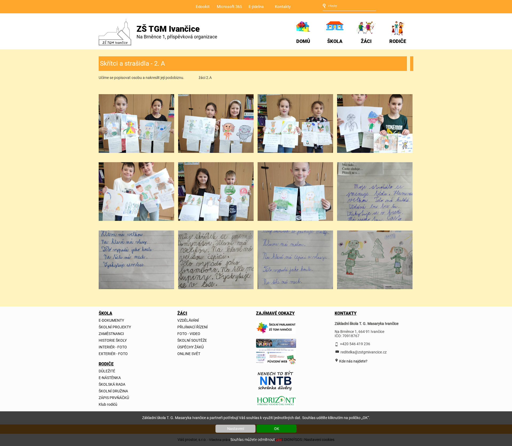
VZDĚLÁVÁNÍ (188, 320)
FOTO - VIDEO (188, 334)
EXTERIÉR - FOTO (113, 354)
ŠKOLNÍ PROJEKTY (115, 327)
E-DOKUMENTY (111, 320)
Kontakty (283, 6)
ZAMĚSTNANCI (111, 334)
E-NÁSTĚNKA (110, 378)
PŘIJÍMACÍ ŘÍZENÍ (192, 327)
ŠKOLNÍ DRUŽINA (113, 391)
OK (276, 429)
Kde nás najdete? (352, 361)
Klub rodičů (108, 404)
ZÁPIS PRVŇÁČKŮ (114, 398)
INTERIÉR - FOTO (113, 347)
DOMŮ (303, 41)
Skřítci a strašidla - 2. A (132, 63)
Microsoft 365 (229, 6)
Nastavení (235, 429)
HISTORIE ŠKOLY (113, 340)
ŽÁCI (366, 41)
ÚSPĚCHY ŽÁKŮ (190, 347)
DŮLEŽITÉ (107, 371)
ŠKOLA (334, 41)
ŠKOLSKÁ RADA (112, 384)
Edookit (203, 6)
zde (279, 439)
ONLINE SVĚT (188, 354)
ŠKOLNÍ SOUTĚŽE (192, 340)
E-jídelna (256, 6)
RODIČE (397, 41)
